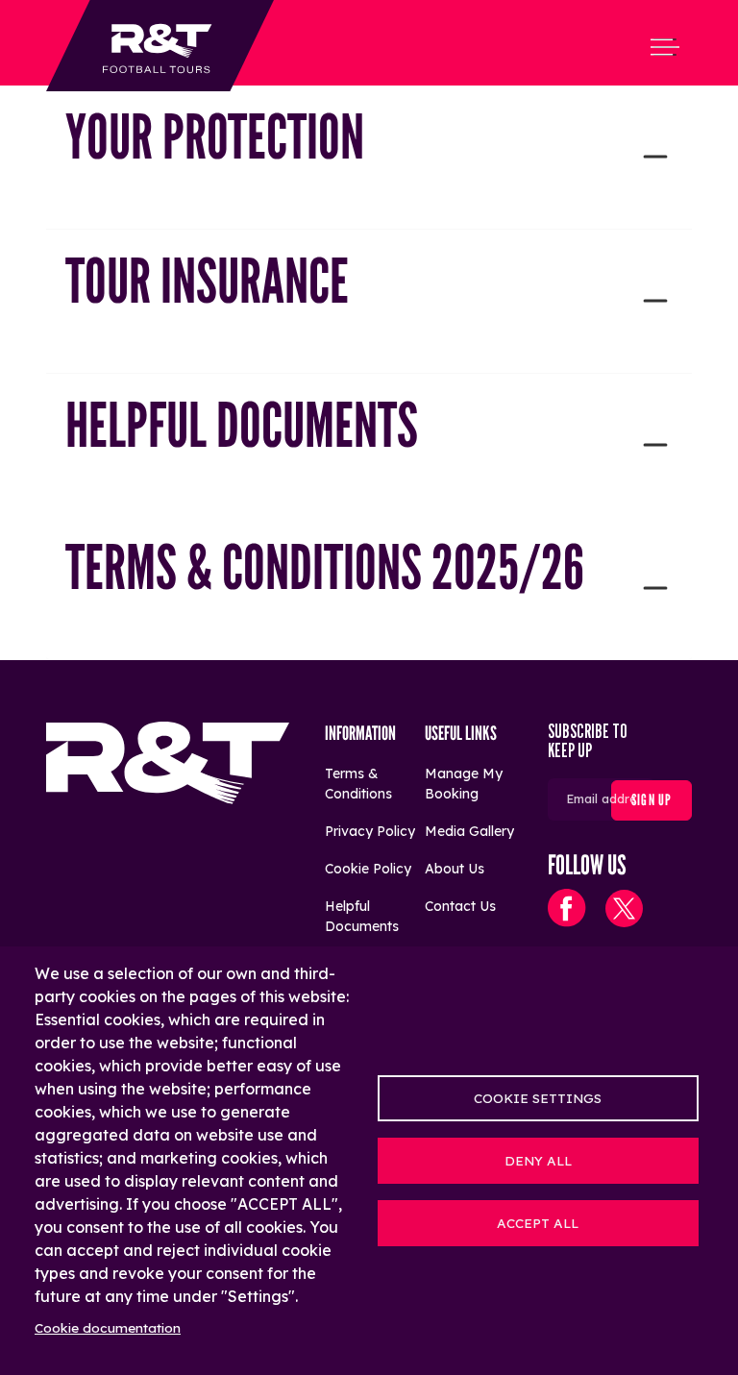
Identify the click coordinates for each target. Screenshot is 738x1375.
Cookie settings (538, 1098)
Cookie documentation (108, 1327)
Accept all (537, 1223)
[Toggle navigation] (665, 47)
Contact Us (460, 906)
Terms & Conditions (358, 783)
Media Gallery (469, 831)
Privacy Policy (370, 831)
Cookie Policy (368, 868)
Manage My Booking (464, 783)
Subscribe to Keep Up (587, 742)
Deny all (538, 1160)
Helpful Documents (362, 916)
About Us (454, 868)
